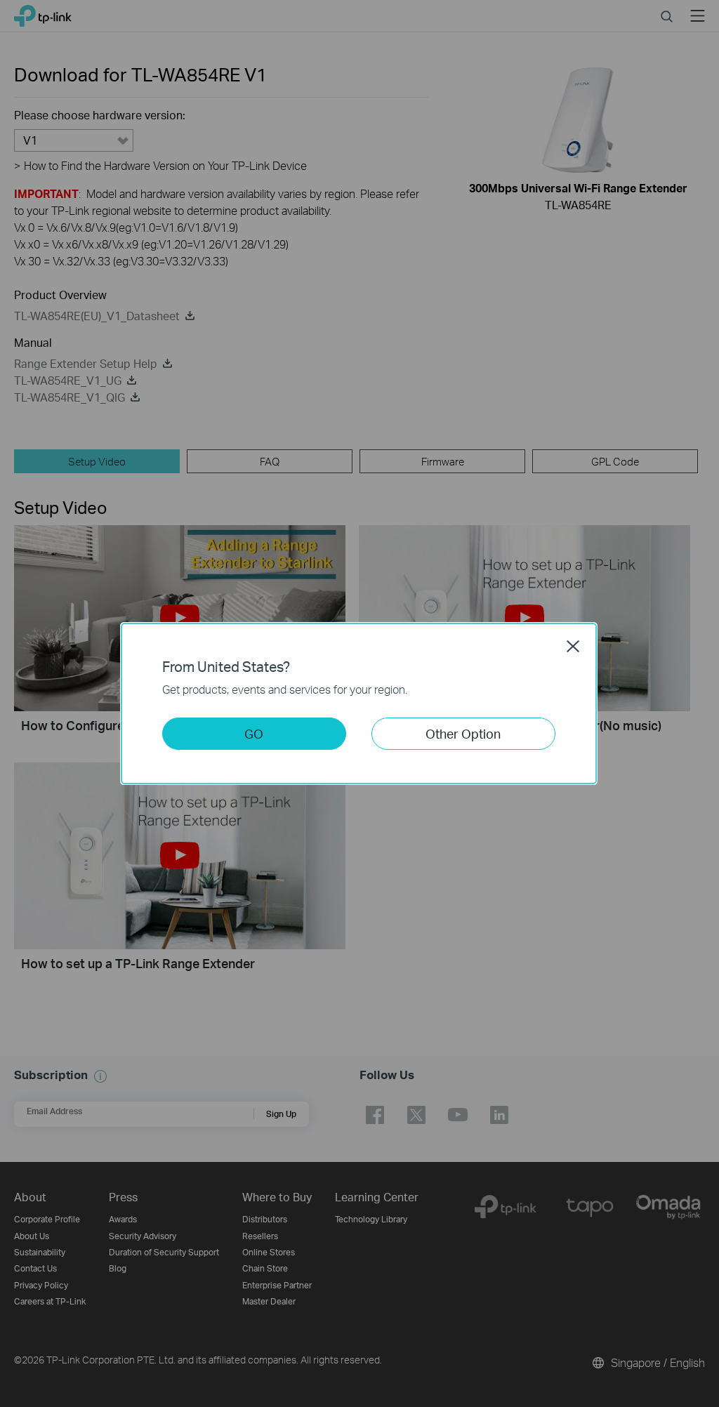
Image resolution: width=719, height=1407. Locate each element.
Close (573, 646)
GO (253, 733)
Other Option (463, 733)
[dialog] (359, 703)
